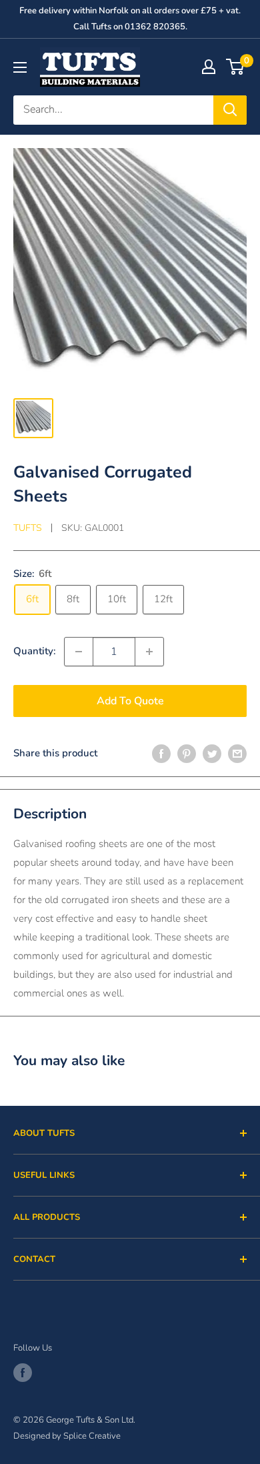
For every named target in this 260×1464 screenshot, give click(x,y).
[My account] (208, 66)
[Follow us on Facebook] (22, 1372)
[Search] (230, 110)
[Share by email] (237, 753)
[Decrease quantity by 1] (79, 652)
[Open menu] (20, 67)
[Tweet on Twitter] (212, 753)
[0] (235, 67)
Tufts (27, 528)
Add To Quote (130, 701)
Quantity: (34, 651)
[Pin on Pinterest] (186, 753)
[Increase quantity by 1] (149, 652)
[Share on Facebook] (161, 753)
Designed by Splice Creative (67, 1436)
